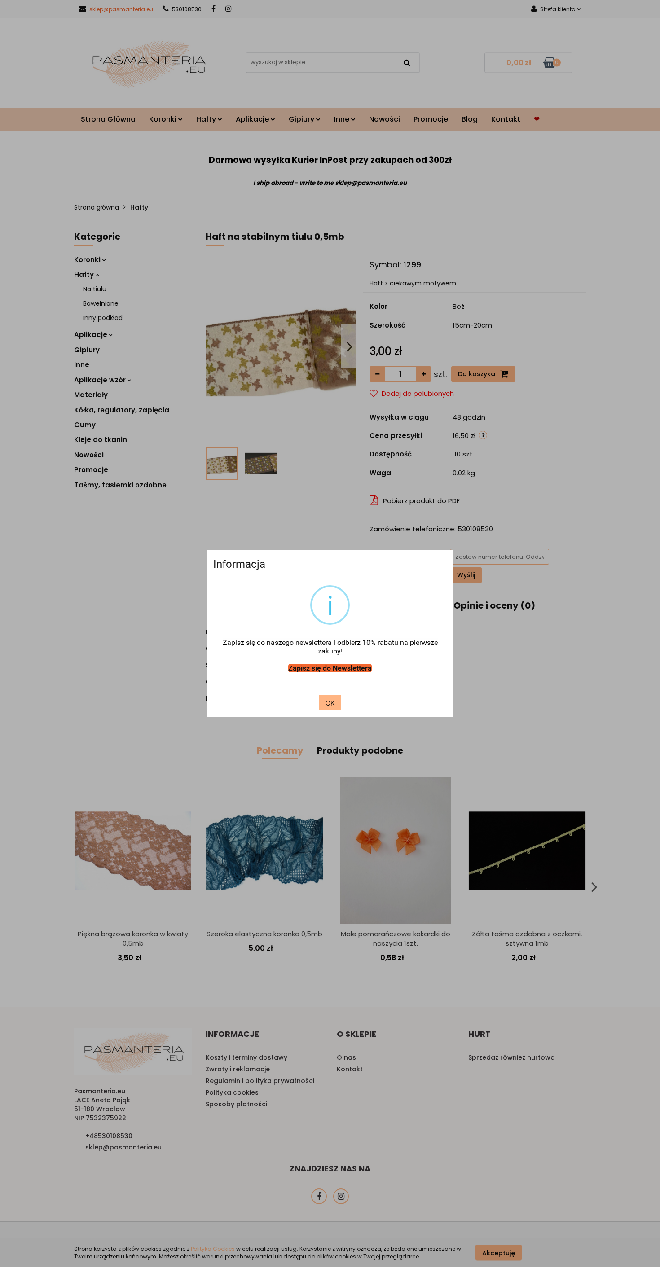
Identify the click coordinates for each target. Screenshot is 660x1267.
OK (330, 702)
